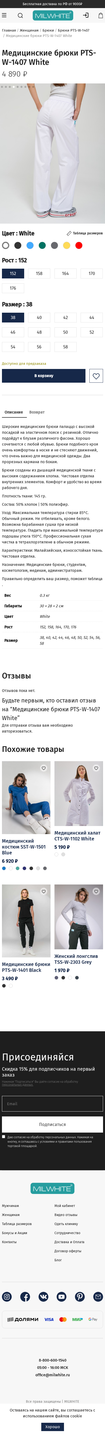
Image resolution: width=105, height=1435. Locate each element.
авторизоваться (17, 731)
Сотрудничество (67, 1233)
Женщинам (29, 30)
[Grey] (54, 245)
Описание (14, 412)
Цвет (18, 233)
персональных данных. (17, 1084)
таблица (95, 578)
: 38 (27, 304)
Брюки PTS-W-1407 (73, 30)
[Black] (17, 245)
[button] (96, 376)
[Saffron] (66, 245)
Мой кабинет (64, 1206)
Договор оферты (67, 1251)
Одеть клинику (66, 1224)
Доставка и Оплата (69, 1242)
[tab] (14, 412)
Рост (14, 260)
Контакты (9, 1242)
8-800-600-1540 (52, 1360)
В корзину (43, 375)
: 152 (20, 260)
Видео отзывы (65, 1215)
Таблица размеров (17, 1224)
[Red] (79, 245)
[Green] (42, 245)
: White (24, 233)
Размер (17, 304)
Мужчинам (10, 1206)
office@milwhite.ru (52, 1375)
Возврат (36, 412)
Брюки (48, 30)
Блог (58, 1260)
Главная (9, 30)
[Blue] (30, 245)
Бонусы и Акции (14, 1233)
